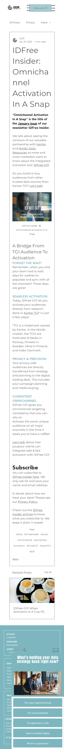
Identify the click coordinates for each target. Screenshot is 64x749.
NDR (32, 551)
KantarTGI (45, 545)
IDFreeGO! (32, 545)
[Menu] (53, 8)
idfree (19, 534)
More (44, 22)
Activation (19, 545)
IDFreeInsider (31, 534)
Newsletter (12, 645)
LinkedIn (11, 637)
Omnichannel (24, 540)
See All (48, 572)
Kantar (44, 534)
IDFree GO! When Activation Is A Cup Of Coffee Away (28, 610)
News (15, 559)
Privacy (30, 22)
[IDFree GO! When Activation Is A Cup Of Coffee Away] (32, 590)
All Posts (14, 22)
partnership (40, 540)
